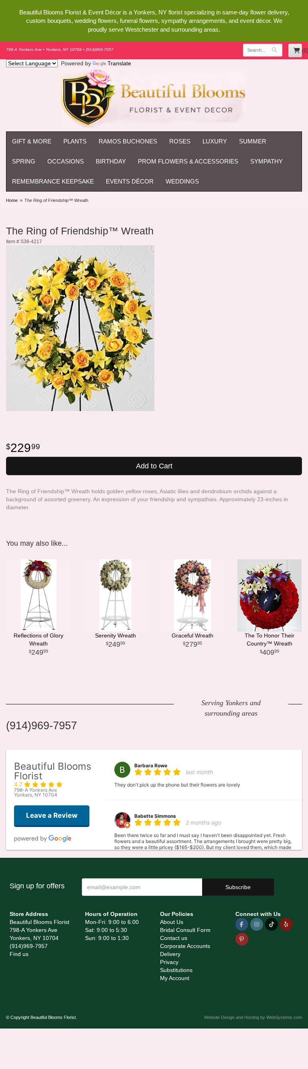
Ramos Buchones (128, 141)
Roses (179, 141)
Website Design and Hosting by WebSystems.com (253, 1017)
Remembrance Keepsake (53, 181)
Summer (252, 141)
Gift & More (31, 141)
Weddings (182, 181)
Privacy (169, 962)
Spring (23, 161)
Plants (75, 141)
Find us (19, 954)
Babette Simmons (155, 816)
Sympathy (266, 161)
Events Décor (130, 181)
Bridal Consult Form (185, 930)
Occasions (65, 161)
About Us (171, 922)
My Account (174, 978)
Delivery (170, 954)
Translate (119, 63)
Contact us (173, 938)
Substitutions (176, 970)
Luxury (215, 141)
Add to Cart (154, 466)
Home (12, 200)
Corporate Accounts (185, 946)
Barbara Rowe (150, 765)
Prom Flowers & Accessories (188, 161)
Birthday (111, 161)
